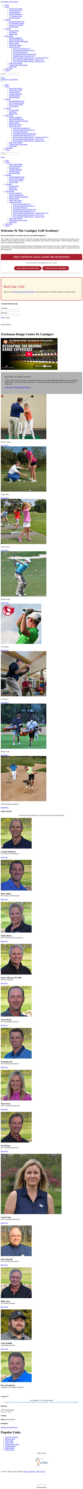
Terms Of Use (40, 1471)
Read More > (5, 445)
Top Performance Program (21, 387)
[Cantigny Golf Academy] (9, 2)
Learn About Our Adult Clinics (55, 268)
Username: (3, 308)
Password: (3, 313)
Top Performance (10, 1446)
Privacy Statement (29, 1471)
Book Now (4, 857)
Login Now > (5, 603)
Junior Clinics (9, 1442)
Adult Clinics (9, 1441)
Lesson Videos (9, 1450)
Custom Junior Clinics (12, 1444)
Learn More (8, 387)
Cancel (7, 317)
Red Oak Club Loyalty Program (23, 292)
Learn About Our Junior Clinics (28, 268)
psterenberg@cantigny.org (9, 1427)
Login (3, 78)
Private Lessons (10, 1439)
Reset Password (6, 324)
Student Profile (9, 1448)
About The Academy (11, 1437)
